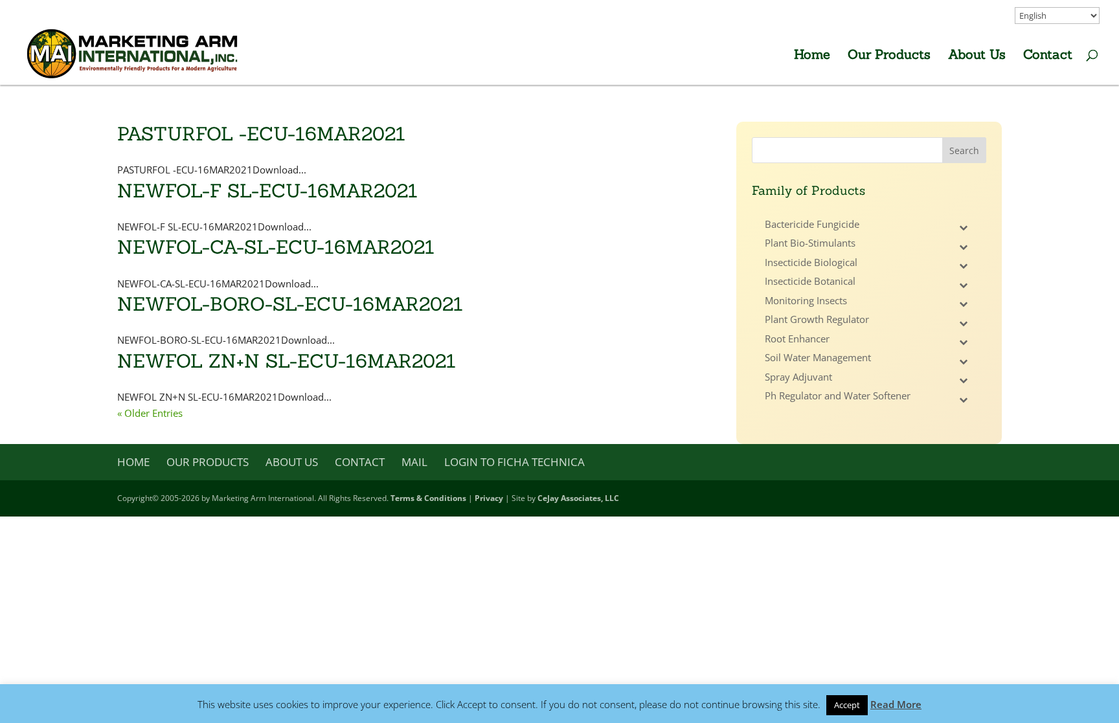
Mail (414, 461)
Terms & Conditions (428, 498)
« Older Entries (150, 412)
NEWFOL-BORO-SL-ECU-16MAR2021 (290, 304)
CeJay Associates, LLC (578, 498)
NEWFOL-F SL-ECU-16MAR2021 (267, 191)
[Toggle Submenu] (963, 228)
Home (812, 56)
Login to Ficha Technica (514, 461)
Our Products (889, 56)
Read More (895, 704)
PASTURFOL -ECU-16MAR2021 (261, 134)
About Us (977, 56)
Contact (1047, 56)
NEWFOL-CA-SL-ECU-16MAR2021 (276, 247)
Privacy (489, 498)
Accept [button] (847, 705)
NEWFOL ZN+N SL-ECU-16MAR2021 (286, 361)
